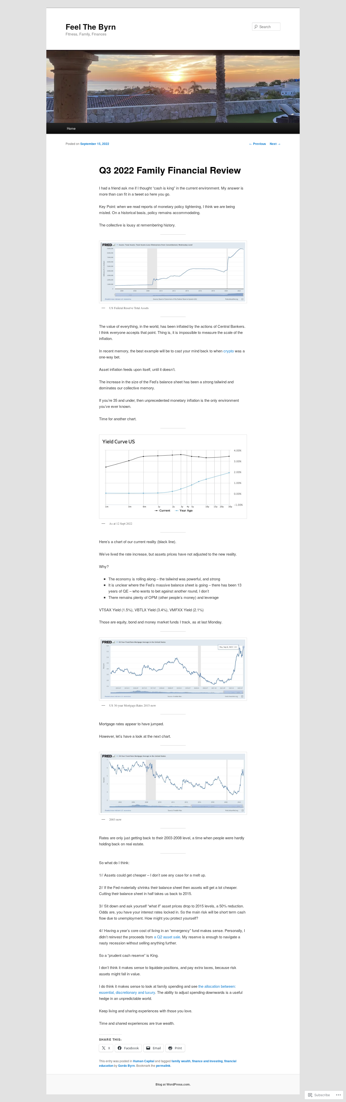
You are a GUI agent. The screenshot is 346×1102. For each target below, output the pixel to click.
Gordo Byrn (126, 1065)
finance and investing (207, 1061)
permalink (163, 1065)
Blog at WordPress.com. (173, 1084)
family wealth (180, 1061)
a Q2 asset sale (167, 936)
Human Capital (143, 1061)
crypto (228, 350)
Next (275, 143)
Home (71, 128)
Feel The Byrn (91, 26)
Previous (257, 143)
